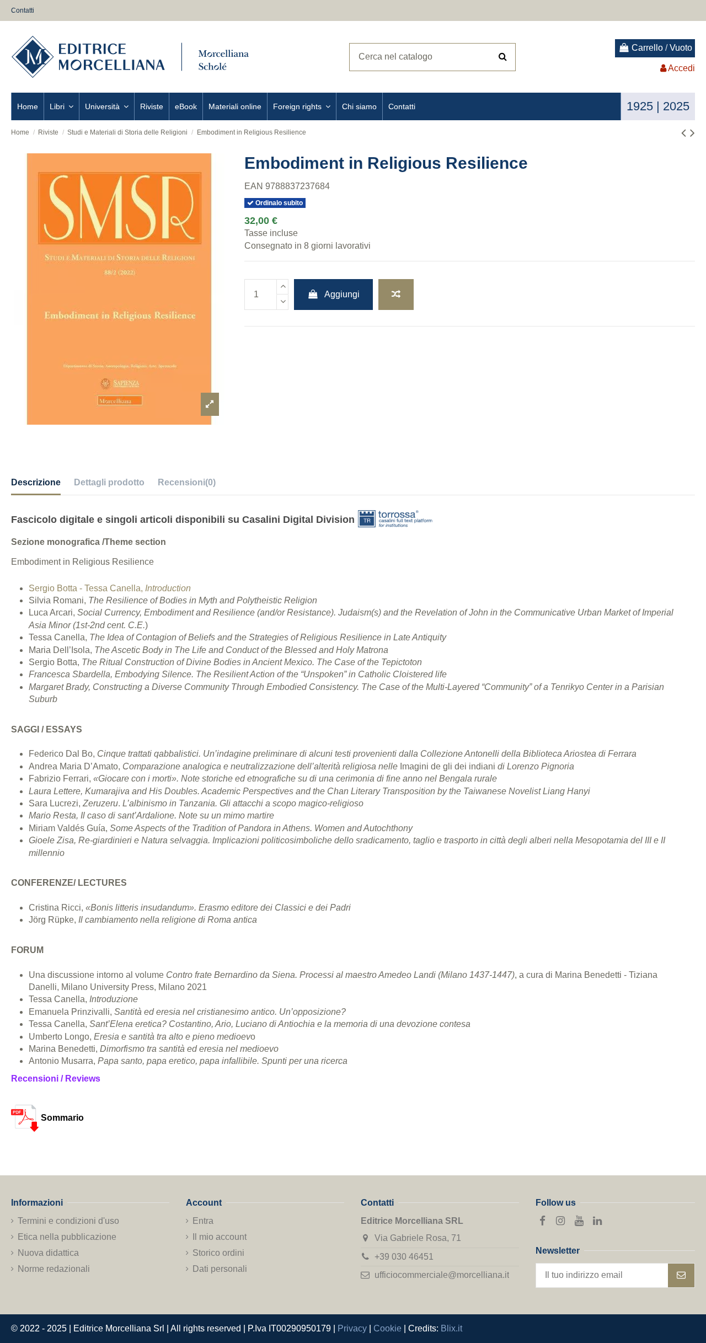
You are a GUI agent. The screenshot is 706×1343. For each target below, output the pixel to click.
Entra (202, 1221)
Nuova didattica (48, 1253)
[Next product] (692, 132)
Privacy (352, 1328)
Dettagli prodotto (109, 482)
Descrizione (36, 482)
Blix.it (451, 1328)
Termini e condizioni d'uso (68, 1221)
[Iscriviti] (681, 1275)
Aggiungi (342, 294)
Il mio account (219, 1237)
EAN (253, 186)
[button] (61, 106)
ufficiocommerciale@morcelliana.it (442, 1275)
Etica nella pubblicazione (67, 1237)
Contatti (22, 10)
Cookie (387, 1328)
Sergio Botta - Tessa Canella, (110, 588)
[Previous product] (685, 132)
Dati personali (219, 1269)
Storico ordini (218, 1253)
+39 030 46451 (404, 1256)
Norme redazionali (54, 1269)
